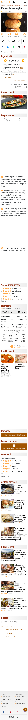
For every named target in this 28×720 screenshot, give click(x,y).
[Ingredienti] (2, 360)
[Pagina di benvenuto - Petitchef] (2, 5)
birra (21, 68)
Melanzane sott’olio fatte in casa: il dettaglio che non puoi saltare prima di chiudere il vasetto (14, 603)
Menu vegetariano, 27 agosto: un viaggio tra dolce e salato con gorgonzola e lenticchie (13, 587)
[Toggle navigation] (25, 2)
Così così (15, 296)
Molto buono (16, 291)
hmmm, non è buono (11, 300)
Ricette (4, 694)
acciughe (8, 77)
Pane (5, 622)
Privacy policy (20, 696)
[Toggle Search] (21, 2)
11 (7, 77)
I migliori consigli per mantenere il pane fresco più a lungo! (20, 489)
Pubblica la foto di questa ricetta (14, 448)
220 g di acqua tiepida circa (13, 71)
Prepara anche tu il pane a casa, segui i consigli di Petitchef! (20, 504)
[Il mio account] (17, 2)
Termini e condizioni (18, 700)
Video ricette (6, 696)
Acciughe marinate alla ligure (20, 366)
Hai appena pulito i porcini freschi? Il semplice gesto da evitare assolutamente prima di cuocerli (13, 570)
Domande (5, 703)
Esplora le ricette (7, 627)
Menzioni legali (20, 703)
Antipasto (9, 633)
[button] (3, 22)
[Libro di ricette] (14, 2)
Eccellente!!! (16, 288)
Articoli (4, 706)
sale (13, 74)
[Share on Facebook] (2, 47)
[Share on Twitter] (19, 47)
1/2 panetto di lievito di (13, 68)
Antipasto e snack (16, 629)
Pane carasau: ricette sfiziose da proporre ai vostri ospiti (20, 518)
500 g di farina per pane (11, 64)
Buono (13, 294)
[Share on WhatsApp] (13, 47)
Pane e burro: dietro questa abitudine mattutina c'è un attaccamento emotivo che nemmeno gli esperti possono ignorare (14, 534)
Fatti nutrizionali (21, 81)
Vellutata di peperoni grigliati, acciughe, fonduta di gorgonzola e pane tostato (6, 370)
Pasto (7, 629)
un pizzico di (9, 74)
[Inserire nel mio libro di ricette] (24, 41)
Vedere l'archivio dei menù (6, 700)
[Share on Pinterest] (24, 47)
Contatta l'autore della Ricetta (15, 435)
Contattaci (19, 694)
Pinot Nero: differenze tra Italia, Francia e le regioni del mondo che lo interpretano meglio (13, 555)
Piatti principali (10, 637)
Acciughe (13, 622)
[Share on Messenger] (8, 47)
